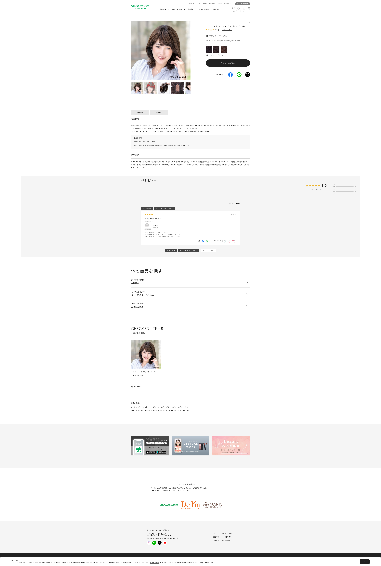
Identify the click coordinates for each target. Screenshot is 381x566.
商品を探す (164, 9)
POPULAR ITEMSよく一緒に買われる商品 (142, 293)
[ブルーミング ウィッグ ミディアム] (150, 88)
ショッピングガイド (228, 533)
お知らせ (191, 3)
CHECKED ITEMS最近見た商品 (138, 305)
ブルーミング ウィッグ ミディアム (145, 372)
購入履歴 (216, 9)
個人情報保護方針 (154, 563)
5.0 (324, 185)
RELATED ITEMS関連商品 (137, 281)
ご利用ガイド (211, 3)
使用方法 (159, 113)
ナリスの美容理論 (204, 9)
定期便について (229, 3)
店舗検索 (220, 3)
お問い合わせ (226, 540)
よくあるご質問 (201, 3)
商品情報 (140, 113)
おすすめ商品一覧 (178, 9)
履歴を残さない (136, 387)
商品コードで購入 (242, 3)
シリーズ (216, 533)
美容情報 (191, 9)
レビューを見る (227, 30)
